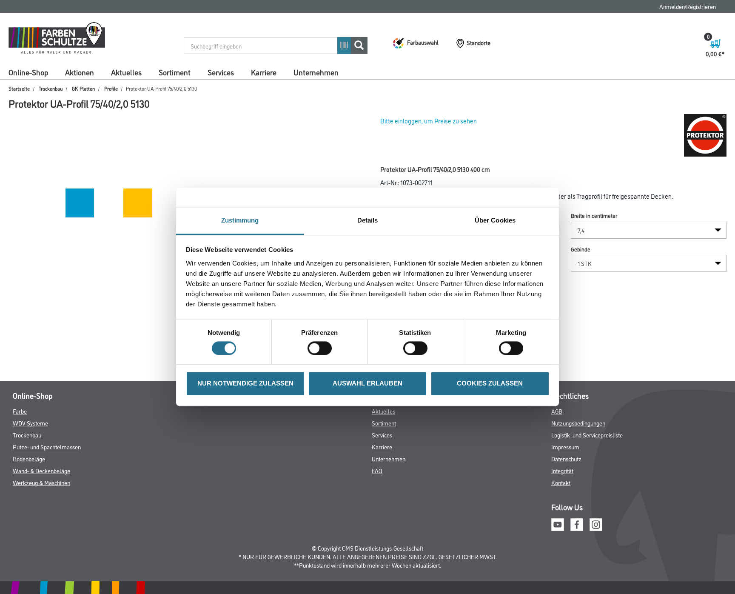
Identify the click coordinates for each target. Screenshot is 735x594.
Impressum (565, 447)
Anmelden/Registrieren (687, 6)
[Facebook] (576, 523)
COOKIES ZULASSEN (490, 383)
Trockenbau (51, 88)
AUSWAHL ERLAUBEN (367, 383)
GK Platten (83, 88)
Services (221, 72)
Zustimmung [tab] (240, 220)
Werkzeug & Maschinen (41, 482)
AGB (556, 411)
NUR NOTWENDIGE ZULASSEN (245, 383)
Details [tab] (367, 220)
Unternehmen (316, 72)
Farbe (20, 411)
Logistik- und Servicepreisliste (587, 435)
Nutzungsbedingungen (578, 423)
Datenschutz (566, 458)
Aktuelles (126, 72)
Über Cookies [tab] (495, 220)
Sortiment (175, 72)
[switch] (322, 348)
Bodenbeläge (29, 458)
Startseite (19, 88)
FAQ (377, 470)
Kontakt (560, 482)
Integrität (562, 470)
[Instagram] (596, 523)
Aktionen (79, 72)
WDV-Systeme (30, 423)
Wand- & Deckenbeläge (41, 470)
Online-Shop (28, 72)
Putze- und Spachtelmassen (47, 447)
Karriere (263, 72)
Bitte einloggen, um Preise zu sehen (428, 120)
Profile (111, 88)
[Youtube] (557, 523)
